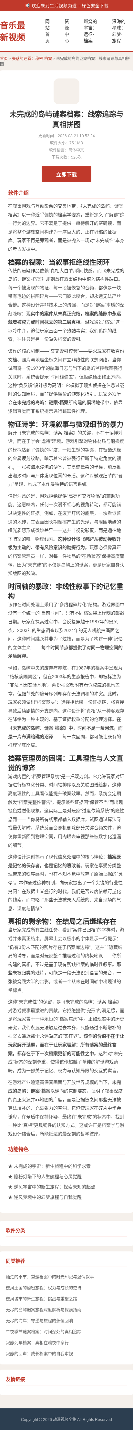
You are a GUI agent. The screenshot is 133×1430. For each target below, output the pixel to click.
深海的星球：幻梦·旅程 (119, 31)
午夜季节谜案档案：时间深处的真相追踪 (43, 1331)
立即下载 (66, 174)
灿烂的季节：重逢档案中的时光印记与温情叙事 (50, 1276)
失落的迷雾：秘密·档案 (32, 59)
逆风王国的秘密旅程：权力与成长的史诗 (43, 1287)
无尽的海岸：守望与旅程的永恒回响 (39, 1320)
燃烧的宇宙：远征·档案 (90, 31)
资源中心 (67, 31)
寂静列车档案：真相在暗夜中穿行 (37, 1342)
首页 (4, 59)
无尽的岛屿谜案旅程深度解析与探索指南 (43, 1309)
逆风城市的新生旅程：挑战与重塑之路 (41, 1298)
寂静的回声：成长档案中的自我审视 (39, 1353)
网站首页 (47, 31)
